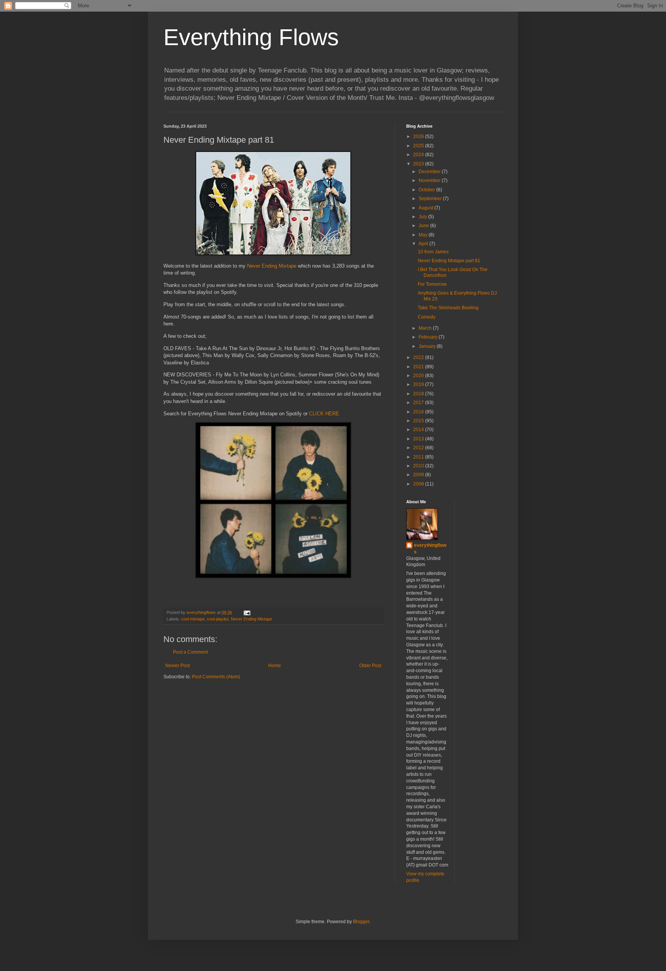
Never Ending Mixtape (272, 266)
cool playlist (218, 619)
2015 (419, 420)
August (426, 208)
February (429, 337)
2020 (419, 375)
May (424, 235)
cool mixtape (193, 619)
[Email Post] (247, 612)
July (423, 216)
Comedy (427, 317)
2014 (419, 429)
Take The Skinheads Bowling (448, 307)
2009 (419, 474)
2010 (419, 466)
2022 (419, 357)
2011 (419, 457)
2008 (419, 484)
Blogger (361, 921)
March (426, 328)
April (424, 243)
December (430, 171)
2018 (419, 393)
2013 (419, 439)
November (430, 180)
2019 (419, 384)
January (428, 346)
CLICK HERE (324, 413)
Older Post (370, 665)
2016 (419, 412)
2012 (419, 447)
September (431, 198)
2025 (419, 145)
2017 (419, 402)
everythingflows (430, 549)
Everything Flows (251, 37)
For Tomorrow (432, 284)
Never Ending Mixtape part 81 (449, 260)
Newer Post (177, 665)
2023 (419, 164)
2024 (419, 154)
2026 (419, 136)
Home (274, 665)
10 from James (433, 252)
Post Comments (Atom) (216, 676)
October (427, 189)
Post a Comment (190, 652)
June (424, 225)
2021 (419, 366)
